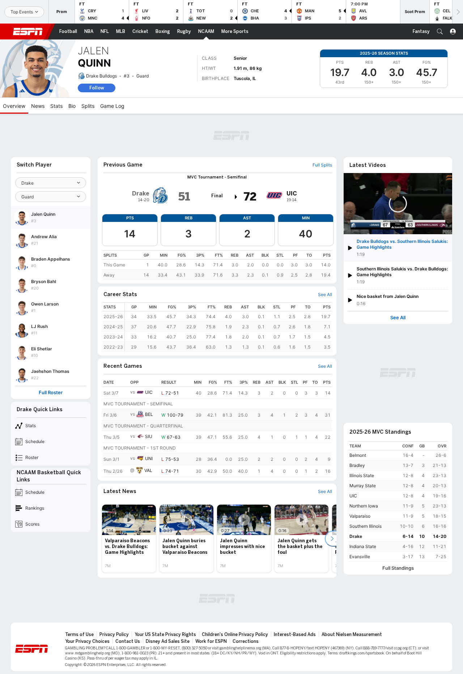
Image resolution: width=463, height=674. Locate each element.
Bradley (357, 465)
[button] (440, 31)
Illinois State (361, 475)
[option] (129, 539)
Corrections (246, 641)
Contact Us (127, 641)
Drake (355, 536)
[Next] (457, 12)
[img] (236, 197)
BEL (149, 414)
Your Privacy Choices (87, 641)
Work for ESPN (211, 641)
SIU (148, 436)
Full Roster (51, 392)
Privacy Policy (114, 634)
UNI (149, 458)
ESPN (28, 31)
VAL (148, 470)
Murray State (362, 485)
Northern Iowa (363, 506)
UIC (149, 392)
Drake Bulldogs (101, 76)
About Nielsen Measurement (352, 634)
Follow (96, 87)
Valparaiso (359, 516)
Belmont (357, 455)
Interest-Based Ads (295, 634)
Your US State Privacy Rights (165, 634)
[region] (217, 265)
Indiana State (362, 546)
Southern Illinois (365, 526)
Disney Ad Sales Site (168, 641)
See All (397, 317)
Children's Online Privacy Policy (235, 634)
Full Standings (398, 568)
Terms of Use (79, 634)
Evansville (359, 556)
